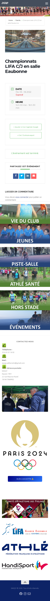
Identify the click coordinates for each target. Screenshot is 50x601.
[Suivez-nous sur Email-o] (29, 593)
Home (10, 20)
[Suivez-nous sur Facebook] (20, 593)
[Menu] (46, 3)
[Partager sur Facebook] (15, 176)
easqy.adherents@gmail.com (13, 363)
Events (18, 20)
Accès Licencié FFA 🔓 (25, 479)
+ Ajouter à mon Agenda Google (25, 127)
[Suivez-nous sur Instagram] (25, 593)
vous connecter (22, 197)
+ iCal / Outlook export (25, 135)
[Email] (33, 176)
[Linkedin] (27, 176)
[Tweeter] (21, 176)
